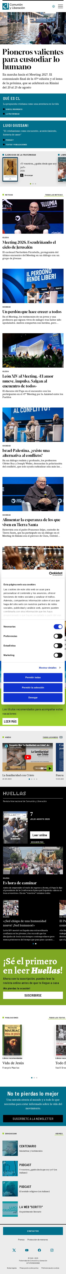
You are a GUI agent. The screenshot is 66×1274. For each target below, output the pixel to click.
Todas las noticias (54, 195)
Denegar (33, 697)
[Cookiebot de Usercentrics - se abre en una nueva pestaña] (49, 574)
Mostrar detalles (48, 667)
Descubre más (37, 842)
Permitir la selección (33, 687)
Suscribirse (33, 995)
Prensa (21, 1239)
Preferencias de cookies (50, 1268)
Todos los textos (57, 1017)
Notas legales (12, 1268)
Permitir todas (33, 677)
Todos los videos (50, 737)
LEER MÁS (10, 721)
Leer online (40, 835)
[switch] (58, 636)
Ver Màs (59, 1133)
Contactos (33, 1231)
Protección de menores (37, 1239)
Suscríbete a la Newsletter (33, 1118)
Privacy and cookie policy (29, 1268)
